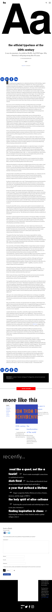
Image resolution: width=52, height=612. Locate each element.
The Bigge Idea (30, 377)
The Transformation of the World (32, 429)
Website (5, 563)
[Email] (2, 79)
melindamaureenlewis (26, 58)
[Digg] (16, 79)
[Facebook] (11, 79)
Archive (24, 65)
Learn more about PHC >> (45, 597)
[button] (5, 533)
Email (4, 559)
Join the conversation (26, 388)
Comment (5, 539)
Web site (35, 324)
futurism (8, 406)
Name (4, 556)
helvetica (8, 408)
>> (47, 585)
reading (8, 409)
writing (7, 416)
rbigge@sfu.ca (9, 378)
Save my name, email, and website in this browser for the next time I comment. (22, 566)
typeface (8, 411)
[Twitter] (7, 79)
